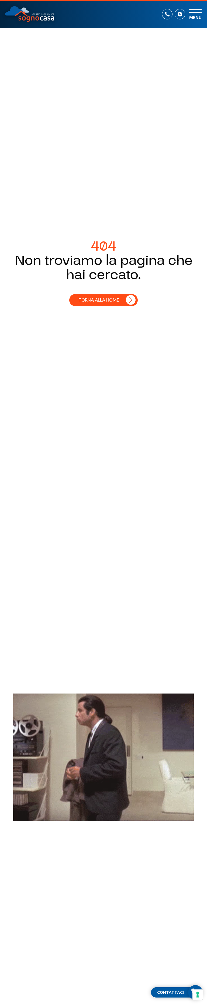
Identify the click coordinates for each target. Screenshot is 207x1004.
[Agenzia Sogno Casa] (29, 14)
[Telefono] (167, 14)
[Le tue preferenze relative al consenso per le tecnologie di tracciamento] (197, 994)
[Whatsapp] (180, 14)
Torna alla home (98, 299)
